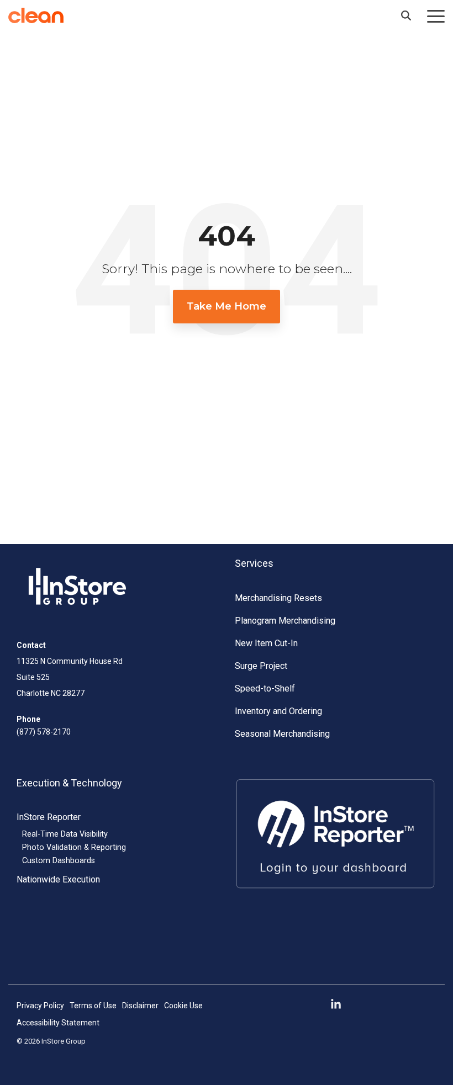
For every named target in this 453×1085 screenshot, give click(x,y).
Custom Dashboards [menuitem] (58, 860)
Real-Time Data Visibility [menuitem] (65, 834)
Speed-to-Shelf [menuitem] (265, 688)
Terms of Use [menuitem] (93, 1005)
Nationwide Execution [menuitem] (58, 879)
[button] (436, 15)
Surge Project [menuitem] (261, 666)
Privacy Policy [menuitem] (40, 1005)
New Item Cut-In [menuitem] (266, 643)
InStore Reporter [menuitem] (49, 817)
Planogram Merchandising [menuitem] (285, 620)
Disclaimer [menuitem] (140, 1005)
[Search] (406, 15)
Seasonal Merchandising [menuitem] (282, 733)
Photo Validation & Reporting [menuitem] (74, 847)
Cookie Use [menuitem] (183, 1005)
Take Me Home (226, 306)
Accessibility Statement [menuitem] (58, 1022)
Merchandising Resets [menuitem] (278, 598)
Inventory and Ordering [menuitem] (278, 711)
